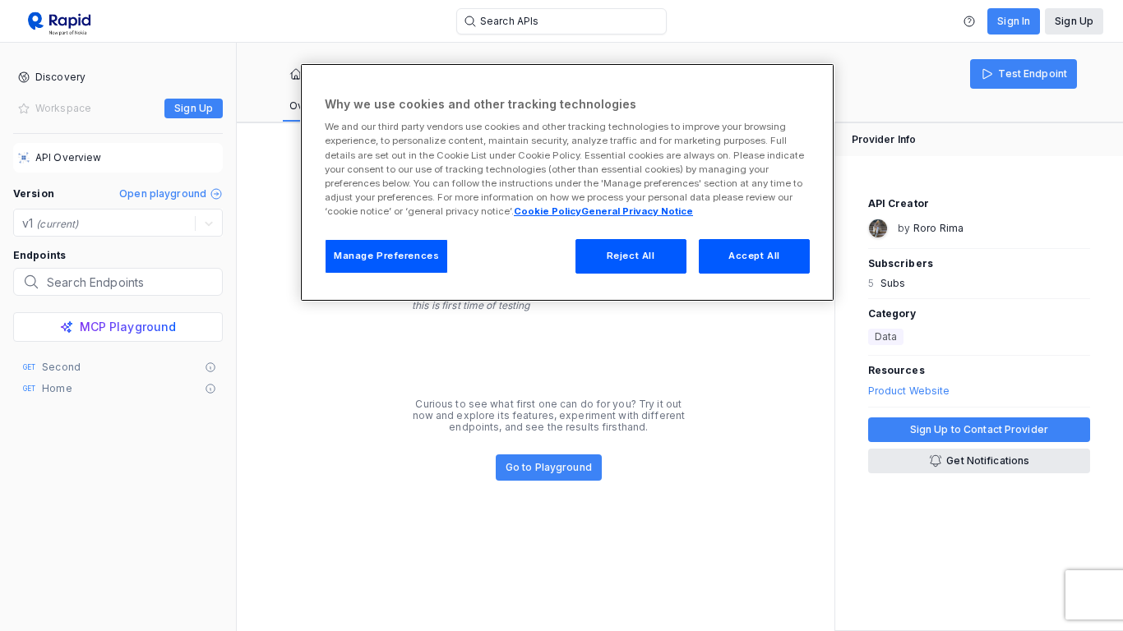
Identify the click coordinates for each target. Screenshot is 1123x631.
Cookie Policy (547, 211)
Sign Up (1074, 21)
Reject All (631, 255)
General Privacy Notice (637, 211)
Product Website (909, 391)
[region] (567, 182)
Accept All (754, 255)
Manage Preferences (386, 255)
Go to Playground (549, 467)
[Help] (969, 21)
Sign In (1013, 21)
